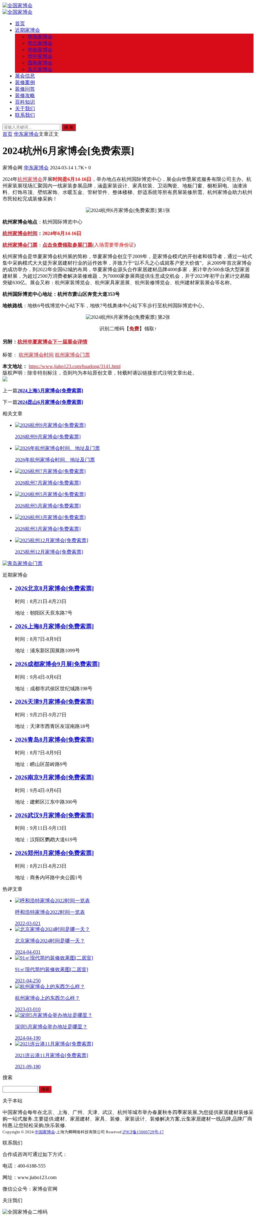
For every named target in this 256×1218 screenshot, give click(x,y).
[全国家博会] (17, 5)
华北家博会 (39, 43)
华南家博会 (39, 49)
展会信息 (25, 75)
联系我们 (25, 115)
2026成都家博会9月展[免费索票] (57, 664)
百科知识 (25, 102)
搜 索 (68, 127)
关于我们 (25, 108)
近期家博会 (27, 30)
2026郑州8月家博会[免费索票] (54, 853)
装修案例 (25, 82)
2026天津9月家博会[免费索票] (54, 701)
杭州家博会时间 (19, 233)
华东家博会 (39, 36)
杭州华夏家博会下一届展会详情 (52, 341)
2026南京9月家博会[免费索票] (54, 777)
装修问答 (25, 89)
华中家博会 (39, 56)
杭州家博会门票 (19, 245)
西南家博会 (39, 62)
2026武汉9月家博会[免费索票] (54, 815)
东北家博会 (39, 69)
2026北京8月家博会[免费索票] (54, 588)
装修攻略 (25, 95)
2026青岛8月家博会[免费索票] (54, 739)
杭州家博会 (29, 179)
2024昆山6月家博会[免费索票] (50, 402)
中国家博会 (45, 1132)
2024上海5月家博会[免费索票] (50, 390)
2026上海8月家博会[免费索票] (54, 626)
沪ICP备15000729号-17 (143, 1132)
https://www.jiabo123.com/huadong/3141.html (75, 366)
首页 (20, 23)
